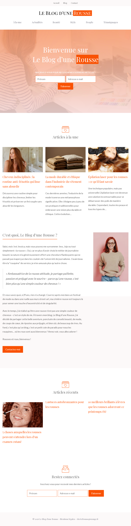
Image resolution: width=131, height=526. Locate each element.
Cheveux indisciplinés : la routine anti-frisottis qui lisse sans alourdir (21, 181)
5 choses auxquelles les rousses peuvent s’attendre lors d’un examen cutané (22, 437)
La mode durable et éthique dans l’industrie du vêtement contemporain (63, 181)
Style (73, 22)
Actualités (37, 22)
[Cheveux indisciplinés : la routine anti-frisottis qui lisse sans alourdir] (23, 170)
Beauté (56, 22)
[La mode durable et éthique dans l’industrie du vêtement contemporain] (65, 170)
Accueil (56, 3)
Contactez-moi (12, 349)
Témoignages (110, 22)
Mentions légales (67, 519)
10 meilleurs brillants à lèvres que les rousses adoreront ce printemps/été (106, 406)
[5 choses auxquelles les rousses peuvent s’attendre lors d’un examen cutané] (23, 425)
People (89, 22)
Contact (74, 3)
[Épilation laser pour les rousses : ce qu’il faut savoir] (108, 170)
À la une (17, 22)
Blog (65, 3)
